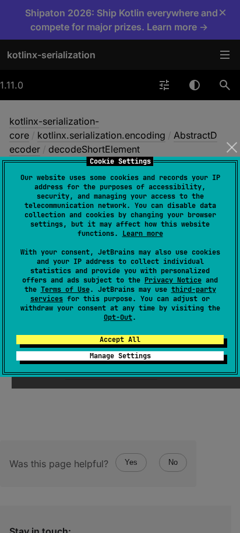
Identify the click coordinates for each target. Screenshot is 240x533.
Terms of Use (65, 289)
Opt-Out (118, 317)
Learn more (142, 233)
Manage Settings (120, 356)
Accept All (120, 339)
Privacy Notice (173, 280)
